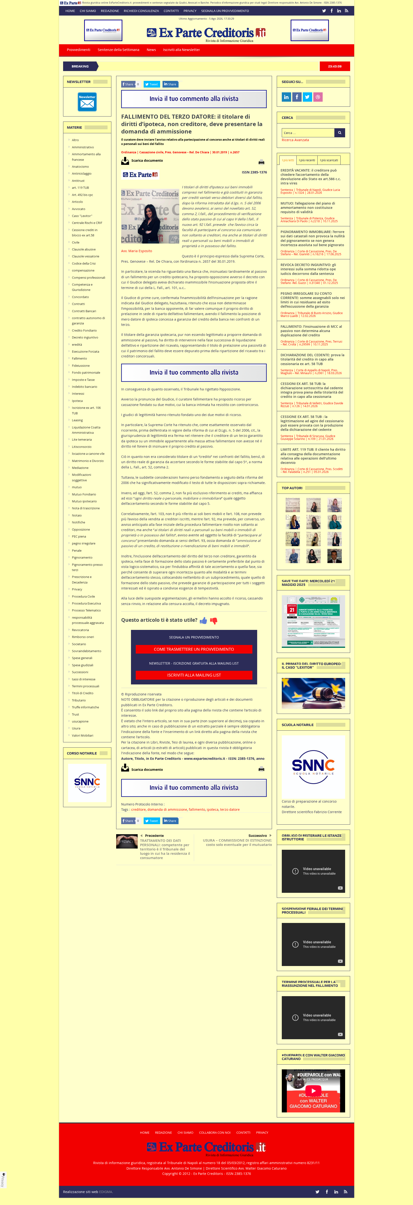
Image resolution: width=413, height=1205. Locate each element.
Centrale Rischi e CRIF (87, 223)
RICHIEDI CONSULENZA (141, 11)
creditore (138, 809)
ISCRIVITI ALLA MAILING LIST (194, 675)
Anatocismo (80, 166)
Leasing (77, 420)
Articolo (77, 202)
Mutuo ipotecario (84, 501)
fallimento (197, 809)
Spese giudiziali (82, 665)
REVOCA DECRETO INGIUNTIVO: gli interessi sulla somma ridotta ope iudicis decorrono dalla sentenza (308, 269)
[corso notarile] (87, 782)
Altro (75, 140)
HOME (70, 11)
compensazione (83, 270)
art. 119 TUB (80, 187)
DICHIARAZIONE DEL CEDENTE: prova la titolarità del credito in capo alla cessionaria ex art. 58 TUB (312, 359)
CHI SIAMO (88, 11)
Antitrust (78, 180)
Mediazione (80, 468)
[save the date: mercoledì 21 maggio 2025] (313, 621)
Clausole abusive (84, 249)
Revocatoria (80, 630)
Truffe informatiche (85, 707)
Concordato (80, 297)
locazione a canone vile (88, 453)
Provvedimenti (78, 50)
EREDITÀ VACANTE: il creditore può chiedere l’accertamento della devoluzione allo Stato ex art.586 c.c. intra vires (311, 177)
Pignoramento (82, 557)
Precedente (154, 835)
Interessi (78, 393)
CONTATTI (171, 11)
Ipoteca (77, 401)
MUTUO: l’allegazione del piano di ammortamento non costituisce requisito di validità (308, 207)
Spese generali (82, 658)
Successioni (80, 672)
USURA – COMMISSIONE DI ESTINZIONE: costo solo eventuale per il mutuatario (237, 842)
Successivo (258, 835)
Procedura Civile (83, 596)
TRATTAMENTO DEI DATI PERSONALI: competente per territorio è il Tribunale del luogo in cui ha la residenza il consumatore (165, 849)
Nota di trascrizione (86, 508)
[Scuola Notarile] (313, 766)
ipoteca (212, 809)
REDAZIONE (110, 11)
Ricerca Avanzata (295, 140)
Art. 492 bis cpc (82, 195)
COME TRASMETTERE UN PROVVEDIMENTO (194, 649)
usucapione (80, 721)
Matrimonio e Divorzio (88, 461)
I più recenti (307, 160)
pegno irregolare (83, 543)
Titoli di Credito (82, 693)
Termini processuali (85, 686)
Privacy (77, 589)
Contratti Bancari (84, 311)
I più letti (288, 160)
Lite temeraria (82, 439)
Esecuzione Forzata (85, 351)
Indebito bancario (84, 386)
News (151, 50)
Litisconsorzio (82, 446)
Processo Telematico (86, 610)
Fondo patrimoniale (86, 372)
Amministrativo (83, 147)
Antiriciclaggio (82, 173)
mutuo (77, 487)
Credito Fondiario (84, 330)
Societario (79, 644)
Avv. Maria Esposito (136, 251)
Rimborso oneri (83, 637)
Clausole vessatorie (85, 256)
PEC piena (79, 536)
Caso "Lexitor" (82, 216)
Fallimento (79, 358)
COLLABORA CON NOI (215, 1132)
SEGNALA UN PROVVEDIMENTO (225, 11)
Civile (75, 242)
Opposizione (81, 529)
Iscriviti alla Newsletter (181, 50)
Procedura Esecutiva (86, 603)
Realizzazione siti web (80, 1191)
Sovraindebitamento (86, 651)
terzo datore (230, 809)
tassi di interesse (83, 679)
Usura (76, 728)
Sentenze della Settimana (118, 50)
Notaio (77, 515)
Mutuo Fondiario (84, 494)
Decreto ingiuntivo (85, 337)
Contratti (78, 304)
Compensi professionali (88, 277)
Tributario (79, 700)
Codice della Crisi (84, 263)
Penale (77, 550)
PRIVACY (190, 11)
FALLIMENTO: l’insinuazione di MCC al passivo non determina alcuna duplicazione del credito (311, 330)
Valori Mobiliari (82, 735)
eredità (77, 344)
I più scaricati (329, 160)
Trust (75, 714)
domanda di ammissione (167, 809)
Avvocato (78, 209)
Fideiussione (81, 365)
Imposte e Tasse (83, 380)
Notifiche (78, 522)
